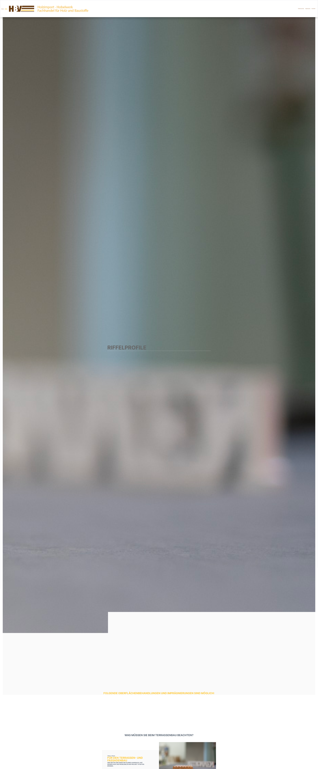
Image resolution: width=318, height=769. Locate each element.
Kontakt (313, 8)
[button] (4, 9)
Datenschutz (301, 8)
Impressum (307, 8)
